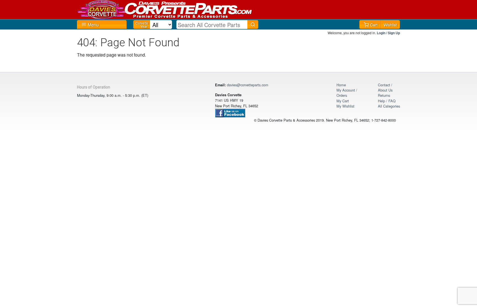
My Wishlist (345, 106)
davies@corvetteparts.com (247, 84)
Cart (374, 25)
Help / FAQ (387, 100)
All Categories (389, 106)
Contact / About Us (385, 87)
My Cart (342, 100)
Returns (384, 95)
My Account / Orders (346, 92)
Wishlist (390, 25)
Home (341, 84)
